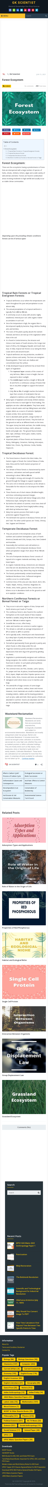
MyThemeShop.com (19, 1484)
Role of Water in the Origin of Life (17, 886)
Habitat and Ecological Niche (14, 960)
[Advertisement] (24, 46)
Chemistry (10, 1364)
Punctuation (21, 1254)
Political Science (13, 1421)
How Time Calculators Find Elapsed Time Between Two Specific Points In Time (28, 1325)
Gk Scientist (15, 74)
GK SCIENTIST (24, 2)
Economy (10, 1373)
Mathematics (30, 1402)
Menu (5, 16)
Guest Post (10, 1388)
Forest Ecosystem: (11, 149)
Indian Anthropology (14, 1392)
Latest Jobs (11, 1402)
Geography (33, 1383)
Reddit (17, 133)
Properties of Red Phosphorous (16, 928)
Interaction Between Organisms (16, 1034)
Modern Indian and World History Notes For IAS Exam (20, 1464)
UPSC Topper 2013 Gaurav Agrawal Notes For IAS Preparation (24, 1467)
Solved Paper (32, 1430)
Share (7, 130)
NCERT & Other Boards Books (18, 1411)
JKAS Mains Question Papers (18, 1397)
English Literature (13, 1383)
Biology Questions (28, 1359)
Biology (9, 1359)
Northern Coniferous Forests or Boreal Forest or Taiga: (25, 157)
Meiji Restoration (23, 1266)
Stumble (27, 133)
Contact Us (6, 1350)
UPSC (7, 1435)
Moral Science (11, 1407)
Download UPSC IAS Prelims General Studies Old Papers (22, 1470)
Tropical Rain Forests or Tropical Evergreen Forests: (24, 151)
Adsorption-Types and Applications (17, 845)
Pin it (7, 133)
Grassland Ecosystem (11, 1116)
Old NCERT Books (8, 1453)
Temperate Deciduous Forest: (17, 155)
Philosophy (11, 1416)
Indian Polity (36, 1392)
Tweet (27, 130)
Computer (28, 1364)
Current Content (32, 1369)
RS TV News (34, 1421)
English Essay (29, 1373)
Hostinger (39, 1484)
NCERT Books (7, 1450)
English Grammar (13, 1378)
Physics (28, 1416)
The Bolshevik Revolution (27, 1277)
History (27, 1388)
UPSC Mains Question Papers (18, 1440)
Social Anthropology (30, 1425)
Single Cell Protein (10, 1001)
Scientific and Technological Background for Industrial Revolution (28, 1291)
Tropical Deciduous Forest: (16, 153)
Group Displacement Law (13, 1075)
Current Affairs (12, 1369)
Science (7, 86)
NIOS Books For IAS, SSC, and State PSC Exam (18, 1456)
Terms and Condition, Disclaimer (13, 1347)
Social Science (12, 1430)
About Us (5, 1344)
